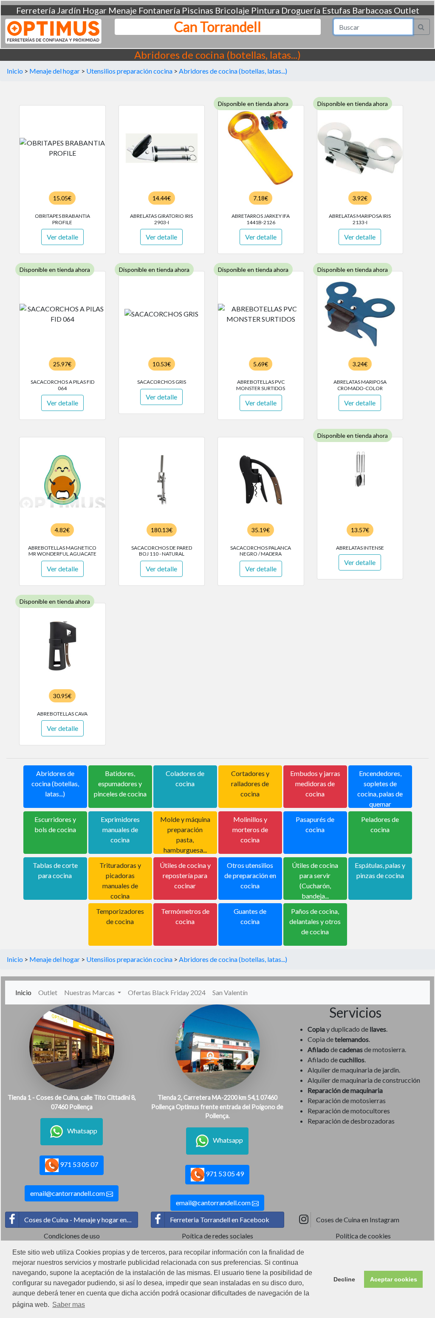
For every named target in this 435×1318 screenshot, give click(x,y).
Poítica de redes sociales (217, 1236)
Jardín (69, 10)
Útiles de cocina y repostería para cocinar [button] (185, 875)
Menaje (122, 10)
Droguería (300, 10)
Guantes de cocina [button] (250, 916)
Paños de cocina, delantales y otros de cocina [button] (315, 921)
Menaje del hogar (54, 71)
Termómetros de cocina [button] (185, 916)
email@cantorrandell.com (68, 1193)
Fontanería (159, 10)
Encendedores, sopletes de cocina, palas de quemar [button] (380, 788)
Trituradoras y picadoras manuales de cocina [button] (120, 880)
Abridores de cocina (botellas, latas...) (233, 71)
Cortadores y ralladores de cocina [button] (250, 783)
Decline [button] (344, 1279)
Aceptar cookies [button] (393, 1279)
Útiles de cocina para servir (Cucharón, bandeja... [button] (315, 880)
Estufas (336, 10)
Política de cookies (363, 1236)
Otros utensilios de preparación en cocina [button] (250, 875)
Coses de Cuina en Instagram (357, 1219)
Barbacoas (372, 10)
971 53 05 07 (78, 1164)
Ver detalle (62, 237)
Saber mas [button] (68, 1304)
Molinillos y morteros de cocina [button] (250, 829)
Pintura (265, 10)
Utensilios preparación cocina (129, 71)
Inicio (15, 71)
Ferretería (35, 10)
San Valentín (230, 992)
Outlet (406, 10)
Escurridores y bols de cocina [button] (55, 824)
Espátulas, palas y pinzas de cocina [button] (380, 870)
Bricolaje (232, 10)
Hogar (94, 10)
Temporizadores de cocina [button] (120, 916)
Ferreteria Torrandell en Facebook (219, 1219)
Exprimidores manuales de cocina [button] (120, 829)
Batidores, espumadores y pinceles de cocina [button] (120, 783)
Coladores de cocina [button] (185, 778)
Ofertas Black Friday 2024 (167, 992)
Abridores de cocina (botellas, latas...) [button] (55, 783)
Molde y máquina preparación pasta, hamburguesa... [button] (185, 834)
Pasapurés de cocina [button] (315, 824)
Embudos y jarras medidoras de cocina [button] (315, 783)
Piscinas (197, 10)
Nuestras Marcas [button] (90, 992)
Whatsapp (82, 1131)
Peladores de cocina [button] (380, 824)
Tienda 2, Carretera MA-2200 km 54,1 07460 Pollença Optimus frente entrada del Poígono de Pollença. (217, 1106)
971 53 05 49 (224, 1174)
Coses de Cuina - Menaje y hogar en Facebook (81, 1219)
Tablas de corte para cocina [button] (55, 870)
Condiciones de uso (72, 1236)
